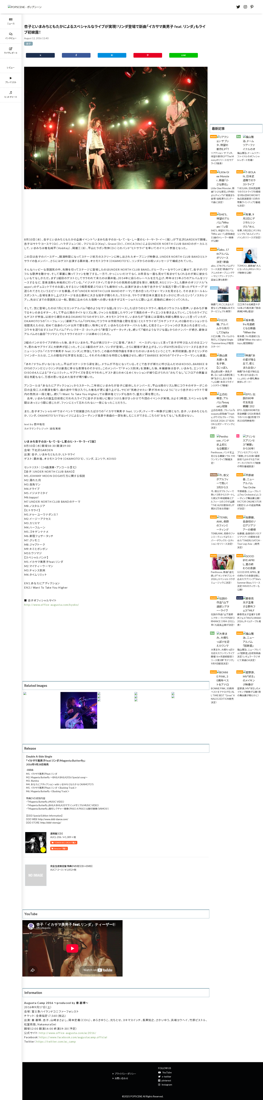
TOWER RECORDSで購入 (64, 842)
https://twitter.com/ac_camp (56, 1041)
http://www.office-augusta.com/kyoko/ (51, 604)
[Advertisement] (115, 213)
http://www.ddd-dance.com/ (53, 819)
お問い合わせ (121, 1078)
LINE (183, 55)
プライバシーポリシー (125, 1073)
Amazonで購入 (60, 848)
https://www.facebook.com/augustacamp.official (73, 1037)
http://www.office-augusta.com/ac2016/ (67, 1033)
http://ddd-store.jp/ (51, 822)
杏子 (28, 43)
